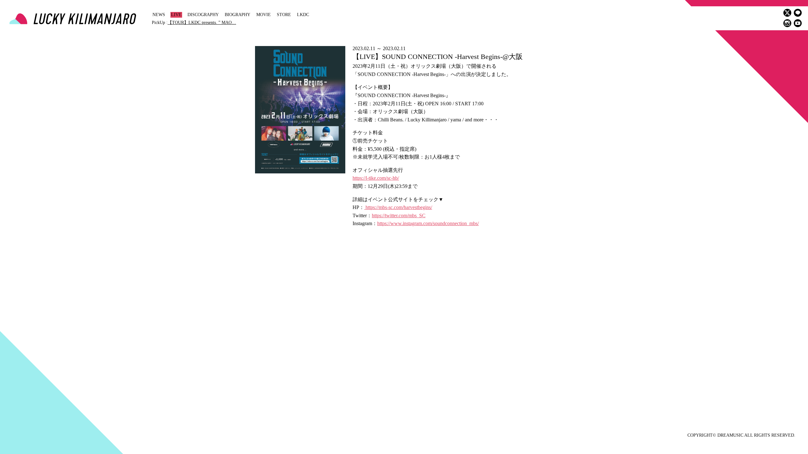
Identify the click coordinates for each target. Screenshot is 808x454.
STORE (284, 14)
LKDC (303, 14)
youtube (798, 23)
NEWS (158, 14)
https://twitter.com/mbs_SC (398, 215)
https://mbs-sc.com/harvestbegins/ (398, 207)
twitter (787, 13)
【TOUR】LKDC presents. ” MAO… (202, 22)
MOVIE (263, 14)
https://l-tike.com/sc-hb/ (376, 178)
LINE (798, 13)
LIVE (176, 14)
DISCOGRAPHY (203, 14)
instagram (787, 23)
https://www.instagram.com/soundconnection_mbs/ (428, 223)
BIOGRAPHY (237, 14)
